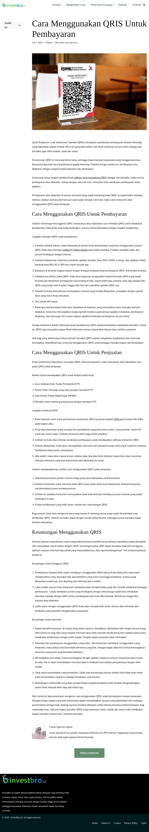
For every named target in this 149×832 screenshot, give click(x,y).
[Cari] (144, 5)
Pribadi (49, 42)
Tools (143, 823)
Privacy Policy (131, 823)
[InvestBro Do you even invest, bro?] (13, 5)
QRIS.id (118, 419)
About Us (105, 823)
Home (95, 823)
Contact (117, 823)
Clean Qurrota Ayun (68, 42)
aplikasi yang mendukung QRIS (90, 177)
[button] (61, 4)
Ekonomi (137, 4)
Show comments (89, 753)
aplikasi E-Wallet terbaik (75, 250)
